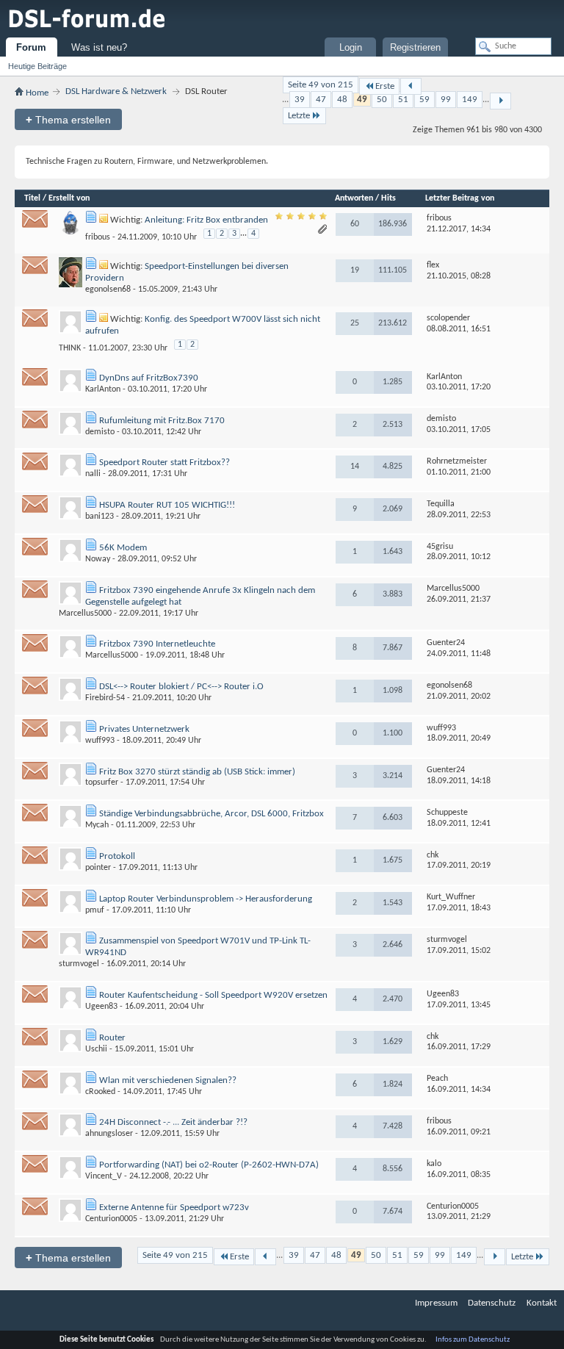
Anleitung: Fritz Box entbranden (206, 220)
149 (469, 99)
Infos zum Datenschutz (472, 1340)
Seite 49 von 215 (320, 85)
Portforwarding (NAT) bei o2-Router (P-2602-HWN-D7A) (209, 1165)
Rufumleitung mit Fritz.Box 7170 (162, 420)
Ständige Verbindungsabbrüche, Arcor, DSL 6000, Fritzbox (211, 814)
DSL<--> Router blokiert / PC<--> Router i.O (181, 686)
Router (112, 1038)
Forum (31, 47)
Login (350, 47)
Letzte (299, 115)
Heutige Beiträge (37, 66)
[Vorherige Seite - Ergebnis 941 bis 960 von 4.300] (411, 86)
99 (446, 99)
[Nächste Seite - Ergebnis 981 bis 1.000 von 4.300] (500, 101)
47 (321, 99)
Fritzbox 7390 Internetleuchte (157, 644)
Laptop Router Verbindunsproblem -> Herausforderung (205, 899)
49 (362, 99)
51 (403, 99)
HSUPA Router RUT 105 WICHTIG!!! (167, 505)
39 (299, 99)
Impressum (436, 1303)
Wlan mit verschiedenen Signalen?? (167, 1080)
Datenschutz (492, 1303)
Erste (384, 86)
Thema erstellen (68, 119)
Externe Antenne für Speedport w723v (174, 1207)
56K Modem (123, 548)
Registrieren (415, 47)
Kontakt (542, 1303)
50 (382, 99)
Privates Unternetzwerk (144, 729)
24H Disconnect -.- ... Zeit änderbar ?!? (173, 1122)
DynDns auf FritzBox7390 (148, 378)
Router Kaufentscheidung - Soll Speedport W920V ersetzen (213, 995)
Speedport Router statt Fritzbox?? (164, 462)
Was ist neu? (99, 47)
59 (424, 99)
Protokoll (117, 856)
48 (342, 99)
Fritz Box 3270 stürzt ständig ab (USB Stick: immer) (197, 772)
